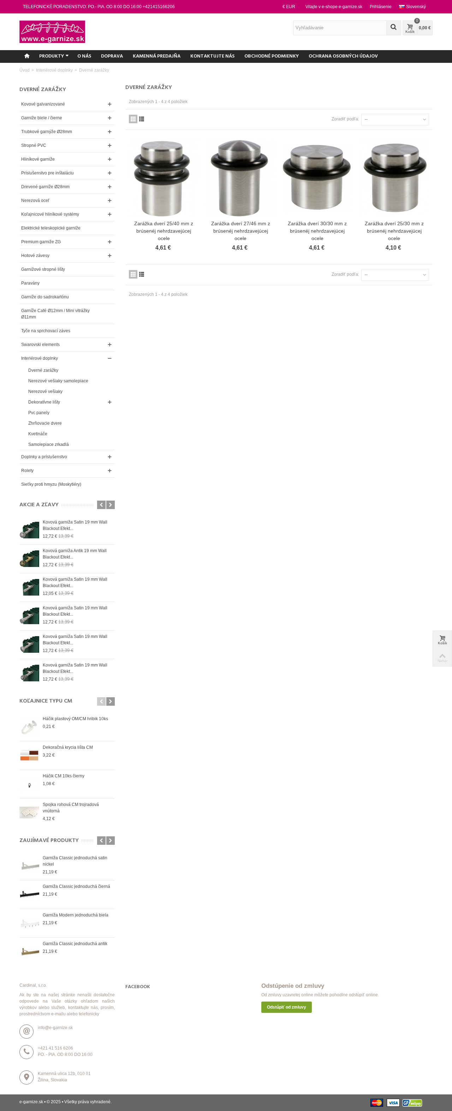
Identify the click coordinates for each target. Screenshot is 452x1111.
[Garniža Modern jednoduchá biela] (29, 923)
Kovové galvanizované (43, 104)
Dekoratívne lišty (44, 402)
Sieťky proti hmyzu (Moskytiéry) (51, 484)
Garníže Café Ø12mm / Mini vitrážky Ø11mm (55, 313)
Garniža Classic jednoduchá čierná (76, 886)
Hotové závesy (35, 255)
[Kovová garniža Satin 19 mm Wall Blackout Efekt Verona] (29, 673)
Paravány (30, 283)
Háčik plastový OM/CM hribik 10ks (75, 718)
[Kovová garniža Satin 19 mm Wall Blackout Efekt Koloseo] (29, 644)
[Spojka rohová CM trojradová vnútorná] (29, 812)
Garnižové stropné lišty (43, 269)
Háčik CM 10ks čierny (63, 775)
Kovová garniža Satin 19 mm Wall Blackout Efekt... (75, 525)
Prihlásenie (381, 6)
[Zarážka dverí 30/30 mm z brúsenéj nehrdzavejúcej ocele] (317, 178)
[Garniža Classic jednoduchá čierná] (29, 894)
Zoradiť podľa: (345, 119)
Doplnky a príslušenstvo (44, 456)
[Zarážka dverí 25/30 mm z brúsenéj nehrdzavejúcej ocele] (394, 178)
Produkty (51, 56)
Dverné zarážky (43, 370)
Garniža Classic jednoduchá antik (75, 943)
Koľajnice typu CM (45, 701)
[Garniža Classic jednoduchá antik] (29, 951)
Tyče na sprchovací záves (45, 330)
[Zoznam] (141, 119)
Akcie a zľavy (39, 505)
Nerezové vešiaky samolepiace (58, 380)
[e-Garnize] (52, 31)
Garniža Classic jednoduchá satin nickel (75, 861)
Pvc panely (38, 412)
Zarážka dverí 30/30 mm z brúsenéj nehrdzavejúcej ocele (317, 231)
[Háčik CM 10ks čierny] (29, 784)
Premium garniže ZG (41, 241)
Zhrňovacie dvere (45, 423)
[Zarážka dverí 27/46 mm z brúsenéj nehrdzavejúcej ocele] (241, 178)
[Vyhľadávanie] (393, 27)
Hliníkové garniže (38, 159)
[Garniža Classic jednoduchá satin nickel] (29, 866)
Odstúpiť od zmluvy (286, 1007)
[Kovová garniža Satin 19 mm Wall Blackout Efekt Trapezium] (29, 616)
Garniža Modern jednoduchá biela (75, 915)
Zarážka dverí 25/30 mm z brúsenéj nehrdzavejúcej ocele (394, 231)
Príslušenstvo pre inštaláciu (47, 173)
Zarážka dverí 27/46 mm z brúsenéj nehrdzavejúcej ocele (240, 231)
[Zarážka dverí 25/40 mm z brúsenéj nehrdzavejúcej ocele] (164, 178)
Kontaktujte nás (212, 56)
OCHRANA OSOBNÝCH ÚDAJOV (343, 56)
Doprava (112, 56)
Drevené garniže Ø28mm (45, 186)
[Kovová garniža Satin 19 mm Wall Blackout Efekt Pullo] (29, 587)
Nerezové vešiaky (45, 391)
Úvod (24, 70)
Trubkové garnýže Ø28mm (46, 131)
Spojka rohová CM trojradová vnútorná (71, 807)
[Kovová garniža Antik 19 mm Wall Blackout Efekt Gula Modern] (29, 559)
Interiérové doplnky (54, 70)
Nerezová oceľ (35, 200)
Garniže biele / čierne (41, 117)
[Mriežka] (133, 119)
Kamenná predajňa (156, 56)
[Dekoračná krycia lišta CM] (29, 755)
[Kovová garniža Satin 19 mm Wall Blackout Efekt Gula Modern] (29, 530)
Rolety (27, 470)
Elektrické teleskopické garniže (51, 228)
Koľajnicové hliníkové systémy (50, 214)
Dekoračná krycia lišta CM (68, 747)
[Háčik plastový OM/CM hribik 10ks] (29, 727)
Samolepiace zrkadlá (48, 444)
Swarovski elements (40, 344)
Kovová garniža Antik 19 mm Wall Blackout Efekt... (75, 554)
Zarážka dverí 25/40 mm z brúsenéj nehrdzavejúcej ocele (163, 231)
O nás (84, 56)
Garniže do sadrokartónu (45, 296)
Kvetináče (37, 433)
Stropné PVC (33, 145)
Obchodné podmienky (271, 56)
